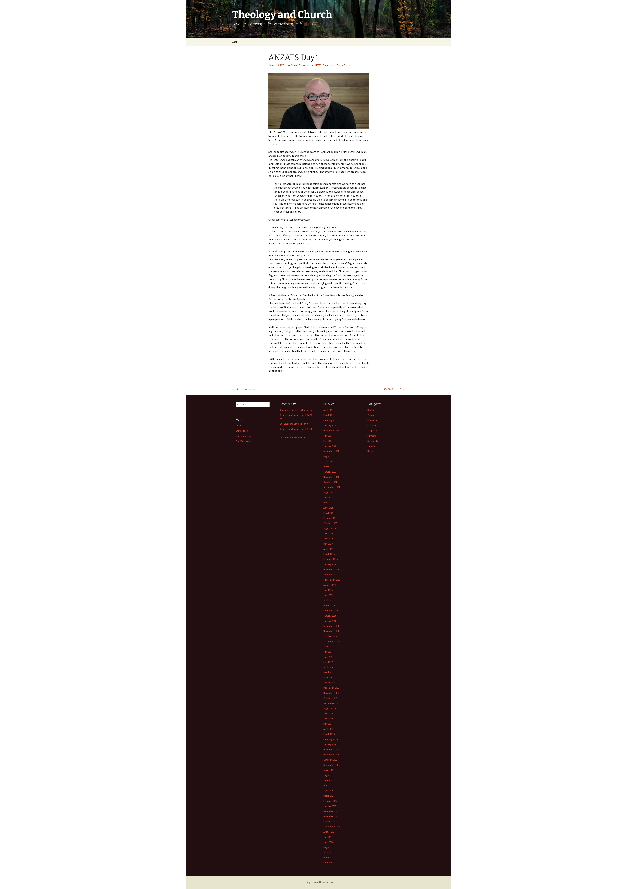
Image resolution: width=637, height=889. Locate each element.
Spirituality (372, 440)
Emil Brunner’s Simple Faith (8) (294, 423)
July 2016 (328, 713)
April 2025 (328, 409)
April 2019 (328, 600)
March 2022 (329, 466)
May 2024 (328, 440)
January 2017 (329, 682)
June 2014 (328, 842)
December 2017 (331, 626)
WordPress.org (243, 441)
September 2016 (331, 703)
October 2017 (330, 636)
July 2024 (328, 435)
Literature (372, 420)
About (235, 41)
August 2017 (329, 646)
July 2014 (328, 836)
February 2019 (330, 610)
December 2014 (331, 811)
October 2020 (330, 523)
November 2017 (331, 631)
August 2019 (329, 584)
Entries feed (242, 430)
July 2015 (328, 775)
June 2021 (328, 497)
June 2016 (328, 718)
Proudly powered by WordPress (318, 882)
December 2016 (331, 687)
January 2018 (329, 620)
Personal (371, 425)
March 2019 (329, 605)
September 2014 (331, 826)
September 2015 (331, 764)
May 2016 (328, 723)
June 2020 (328, 538)
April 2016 (328, 728)
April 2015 (328, 790)
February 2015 (330, 800)
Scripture (372, 430)
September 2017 (331, 641)
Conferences (329, 65)
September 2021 (331, 487)
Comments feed (244, 435)
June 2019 (328, 595)
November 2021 (331, 476)
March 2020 (329, 554)
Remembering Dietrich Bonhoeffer (296, 409)
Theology (303, 65)
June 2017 (328, 656)
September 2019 (331, 579)
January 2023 (329, 445)
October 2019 (330, 574)
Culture (294, 65)
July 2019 (328, 590)
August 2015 (329, 770)
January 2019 (329, 615)
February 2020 (330, 559)
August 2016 (329, 708)
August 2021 (329, 492)
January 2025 (329, 425)
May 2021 (328, 502)
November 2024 (331, 430)
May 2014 (328, 847)
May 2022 (328, 456)
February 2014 (330, 862)
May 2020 (328, 543)
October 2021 (330, 482)
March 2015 (329, 795)
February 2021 (330, 518)
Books (370, 409)
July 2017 (328, 651)
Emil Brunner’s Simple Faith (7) (294, 437)
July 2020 (328, 533)
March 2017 (329, 672)
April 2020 (328, 548)
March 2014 (329, 857)
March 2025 (329, 415)
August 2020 (329, 528)
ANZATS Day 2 (394, 389)
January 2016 (329, 744)
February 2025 (330, 420)
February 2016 (330, 739)
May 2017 (328, 662)
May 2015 (328, 785)
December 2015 (331, 749)
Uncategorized (374, 451)
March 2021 (329, 512)
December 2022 (331, 451)
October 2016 (330, 698)
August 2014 (329, 831)
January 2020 (329, 564)
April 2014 (328, 852)
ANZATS (317, 65)
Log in (238, 425)
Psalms (347, 65)
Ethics (340, 65)
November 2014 (331, 816)
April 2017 (328, 667)
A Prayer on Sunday (247, 389)
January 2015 (329, 806)
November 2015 (331, 754)
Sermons (371, 435)
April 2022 (328, 461)
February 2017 (330, 677)
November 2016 (331, 692)
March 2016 (329, 734)
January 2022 (329, 471)
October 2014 (330, 821)
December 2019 (331, 569)
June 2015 (328, 780)
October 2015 (330, 759)
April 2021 (328, 507)
